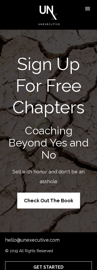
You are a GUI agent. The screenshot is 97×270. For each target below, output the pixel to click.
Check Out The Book (48, 200)
